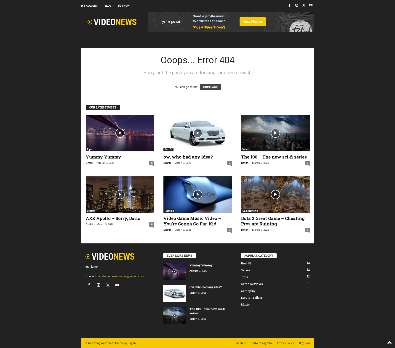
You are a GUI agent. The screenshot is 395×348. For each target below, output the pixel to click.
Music (245, 304)
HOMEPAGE (210, 87)
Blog (108, 5)
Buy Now (124, 5)
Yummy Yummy (103, 157)
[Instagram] (296, 5)
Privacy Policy (285, 343)
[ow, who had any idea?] (197, 133)
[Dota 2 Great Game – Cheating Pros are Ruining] (275, 194)
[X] (304, 5)
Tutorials (169, 211)
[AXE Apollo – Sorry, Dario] (120, 194)
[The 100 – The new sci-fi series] (275, 133)
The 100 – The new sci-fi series (274, 157)
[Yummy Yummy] (120, 133)
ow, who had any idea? (188, 157)
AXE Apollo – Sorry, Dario (113, 218)
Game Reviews (250, 211)
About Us (241, 343)
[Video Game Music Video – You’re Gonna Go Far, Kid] (197, 194)
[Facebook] (289, 5)
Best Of (168, 149)
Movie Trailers (252, 297)
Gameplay (248, 291)
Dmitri (89, 162)
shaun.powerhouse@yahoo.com (123, 276)
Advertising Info (262, 343)
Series (245, 149)
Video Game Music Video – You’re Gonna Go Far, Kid (192, 221)
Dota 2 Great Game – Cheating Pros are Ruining (273, 221)
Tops (89, 149)
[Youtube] (311, 5)
